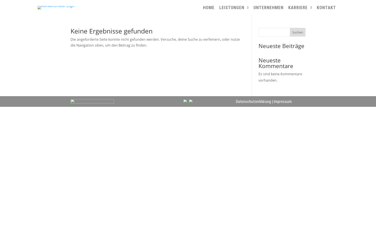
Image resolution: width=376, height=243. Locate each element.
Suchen (297, 32)
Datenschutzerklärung (253, 101)
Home (209, 8)
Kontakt (326, 8)
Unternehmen (268, 8)
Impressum (283, 101)
